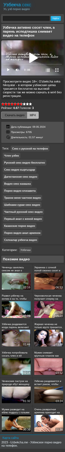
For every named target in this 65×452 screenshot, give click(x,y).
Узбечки (25, 249)
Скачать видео (20, 115)
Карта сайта (11, 437)
